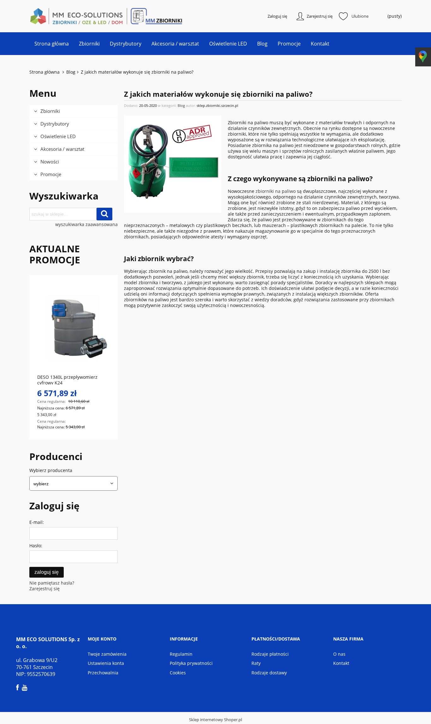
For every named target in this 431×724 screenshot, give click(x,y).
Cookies (178, 673)
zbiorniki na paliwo (276, 191)
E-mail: (36, 522)
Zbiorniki (50, 111)
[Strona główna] (60, 16)
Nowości (49, 161)
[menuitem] (51, 43)
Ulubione (360, 16)
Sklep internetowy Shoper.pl (215, 719)
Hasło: (35, 546)
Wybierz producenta (50, 470)
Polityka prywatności (191, 663)
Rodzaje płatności (270, 654)
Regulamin (181, 654)
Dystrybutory (54, 123)
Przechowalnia (103, 673)
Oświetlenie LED (58, 136)
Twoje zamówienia (107, 654)
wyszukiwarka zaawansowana (86, 224)
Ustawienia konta (106, 663)
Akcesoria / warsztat (62, 149)
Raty (256, 663)
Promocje (50, 174)
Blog (181, 105)
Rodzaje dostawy (269, 673)
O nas (339, 654)
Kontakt (341, 663)
